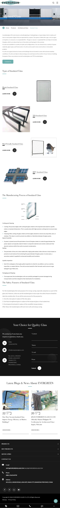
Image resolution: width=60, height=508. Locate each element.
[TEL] (30, 506)
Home (7, 28)
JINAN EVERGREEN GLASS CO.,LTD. (21, 497)
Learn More (8, 94)
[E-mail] (18, 506)
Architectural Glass (23, 28)
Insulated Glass (34, 28)
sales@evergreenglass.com (33, 468)
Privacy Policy (12, 499)
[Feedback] (42, 506)
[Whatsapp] (56, 501)
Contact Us (8, 61)
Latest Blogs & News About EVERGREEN (30, 383)
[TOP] (54, 506)
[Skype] (6, 506)
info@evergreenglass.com (16, 350)
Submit (36, 368)
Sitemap (4, 499)
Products (13, 28)
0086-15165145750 (12, 343)
